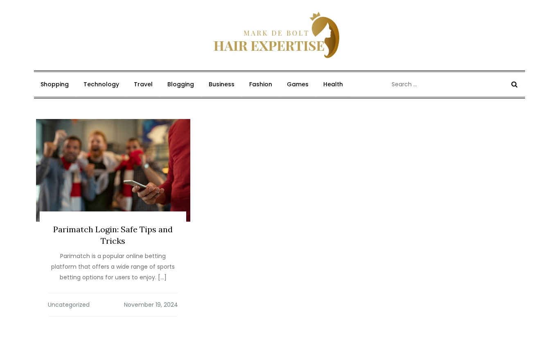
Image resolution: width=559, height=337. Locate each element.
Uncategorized (69, 304)
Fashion (260, 84)
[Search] (514, 84)
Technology (101, 84)
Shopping (55, 84)
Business (221, 84)
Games (298, 84)
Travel (143, 84)
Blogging (180, 84)
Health (333, 84)
